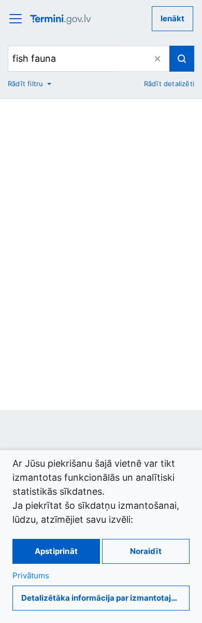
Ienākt (172, 18)
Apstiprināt (56, 551)
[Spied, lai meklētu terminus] (181, 59)
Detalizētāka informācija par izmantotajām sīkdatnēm (105, 598)
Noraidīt (146, 551)
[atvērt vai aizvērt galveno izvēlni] (19, 19)
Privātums (30, 575)
